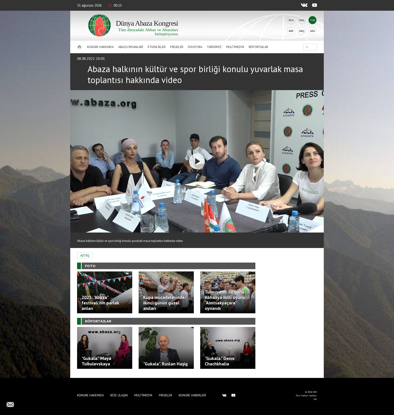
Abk (291, 31)
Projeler (176, 47)
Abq (301, 31)
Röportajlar (258, 47)
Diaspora (195, 47)
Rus (291, 20)
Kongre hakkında (100, 47)
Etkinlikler (157, 47)
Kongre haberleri (192, 395)
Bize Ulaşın (119, 395)
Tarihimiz (214, 47)
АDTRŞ (84, 255)
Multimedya (235, 47)
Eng (301, 20)
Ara (312, 31)
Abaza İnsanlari (130, 47)
